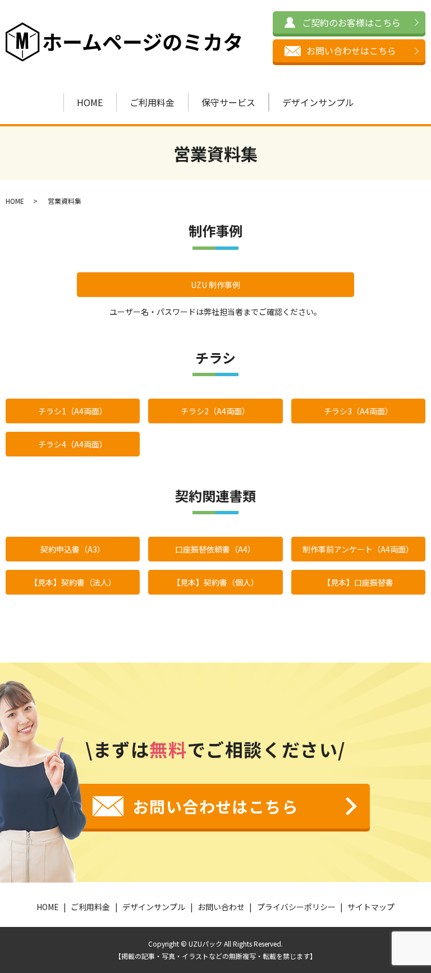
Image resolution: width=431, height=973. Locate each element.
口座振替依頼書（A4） (215, 549)
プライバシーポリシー (296, 906)
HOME (90, 102)
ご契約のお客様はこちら (351, 22)
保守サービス (228, 102)
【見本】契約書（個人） (215, 582)
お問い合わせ (221, 906)
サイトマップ (371, 906)
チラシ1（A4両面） (72, 411)
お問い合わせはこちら (351, 50)
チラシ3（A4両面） (358, 411)
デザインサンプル (318, 102)
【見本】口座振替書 (358, 582)
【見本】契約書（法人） (73, 582)
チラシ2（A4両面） (215, 411)
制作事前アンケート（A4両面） (358, 549)
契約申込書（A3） (72, 549)
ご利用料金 (152, 102)
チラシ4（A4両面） (72, 444)
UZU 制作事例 (215, 284)
